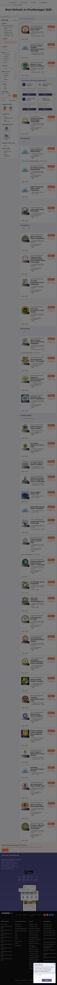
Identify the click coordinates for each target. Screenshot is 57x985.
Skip (40, 980)
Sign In (46, 980)
